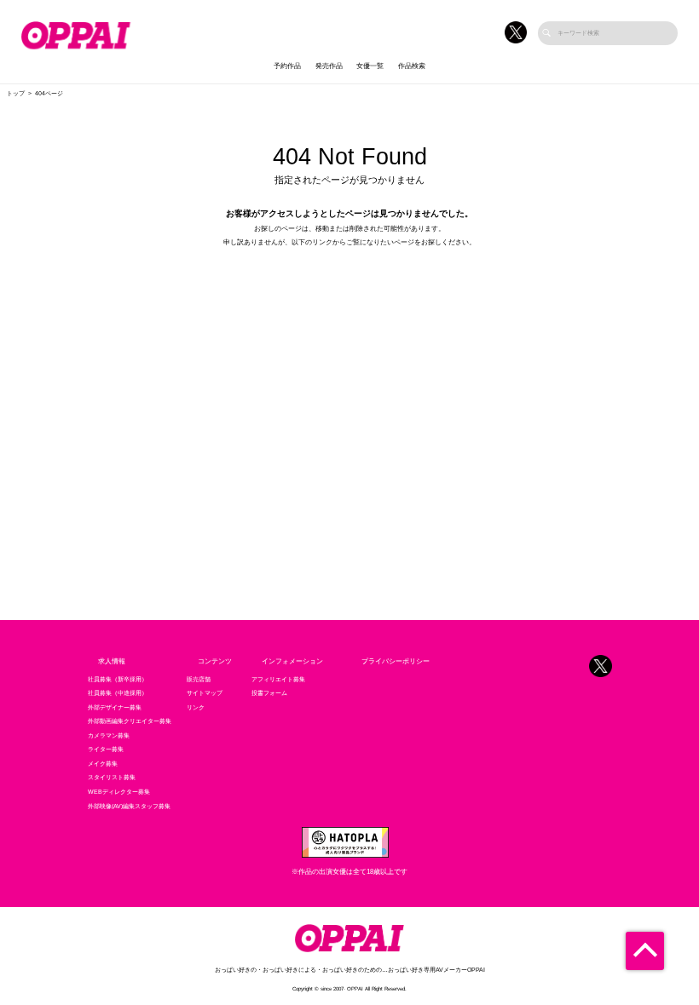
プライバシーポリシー (395, 661)
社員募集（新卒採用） (117, 679)
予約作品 (287, 66)
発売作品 (329, 66)
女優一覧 (370, 66)
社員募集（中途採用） (117, 693)
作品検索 (411, 66)
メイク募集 (103, 764)
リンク (196, 707)
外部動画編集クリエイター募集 (129, 721)
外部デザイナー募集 (115, 707)
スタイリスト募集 (112, 777)
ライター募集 (106, 749)
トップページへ (349, 278)
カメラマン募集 (109, 735)
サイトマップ (204, 693)
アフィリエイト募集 (278, 679)
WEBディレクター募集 (119, 792)
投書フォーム (269, 693)
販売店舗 (199, 679)
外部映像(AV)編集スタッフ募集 (129, 806)
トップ (16, 93)
